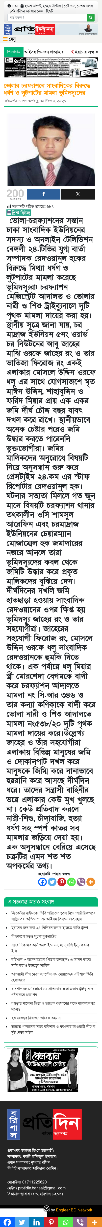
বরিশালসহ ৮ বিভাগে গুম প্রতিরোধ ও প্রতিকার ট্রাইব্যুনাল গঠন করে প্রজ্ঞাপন (52, 992)
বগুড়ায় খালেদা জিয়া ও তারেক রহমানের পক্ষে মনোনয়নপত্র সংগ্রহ (53, 1006)
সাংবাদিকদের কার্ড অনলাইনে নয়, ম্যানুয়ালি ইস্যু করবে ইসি (50, 948)
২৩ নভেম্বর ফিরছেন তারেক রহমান (35, 1018)
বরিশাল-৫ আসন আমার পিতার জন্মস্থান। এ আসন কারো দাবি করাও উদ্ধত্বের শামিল (51, 962)
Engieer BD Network (74, 1210)
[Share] (43, 194)
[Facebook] (42, 882)
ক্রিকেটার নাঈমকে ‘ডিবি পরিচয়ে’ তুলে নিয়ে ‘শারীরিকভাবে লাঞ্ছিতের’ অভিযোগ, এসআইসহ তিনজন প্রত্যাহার (53, 916)
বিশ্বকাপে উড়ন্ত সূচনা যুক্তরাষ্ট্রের (33, 936)
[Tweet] (78, 194)
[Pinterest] (61, 882)
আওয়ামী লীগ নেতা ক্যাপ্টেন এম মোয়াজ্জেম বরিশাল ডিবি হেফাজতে (52, 977)
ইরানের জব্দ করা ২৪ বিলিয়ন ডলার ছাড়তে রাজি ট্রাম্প (49, 928)
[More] (90, 882)
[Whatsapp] (71, 882)
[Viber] (81, 882)
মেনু (12, 39)
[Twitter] (52, 882)
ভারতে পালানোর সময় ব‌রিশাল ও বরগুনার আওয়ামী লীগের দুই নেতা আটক (53, 1029)
